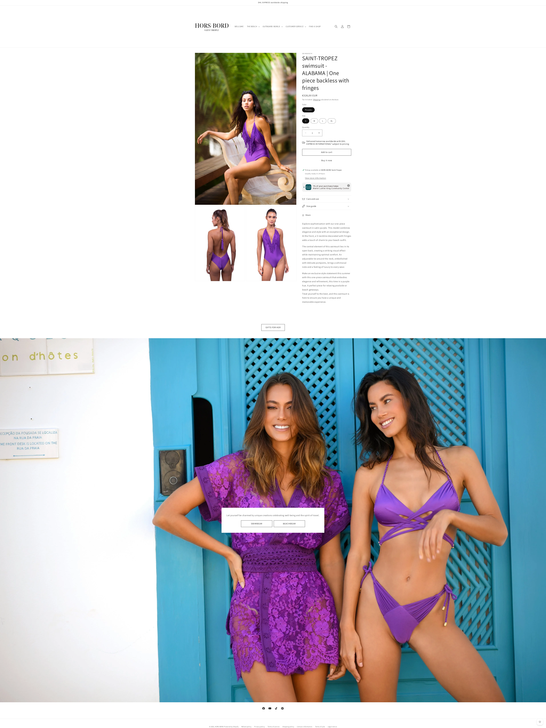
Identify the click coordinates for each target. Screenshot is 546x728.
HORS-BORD (219, 727)
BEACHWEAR (289, 523)
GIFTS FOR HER (273, 327)
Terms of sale (320, 726)
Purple (308, 110)
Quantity (305, 127)
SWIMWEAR (256, 523)
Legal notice (332, 726)
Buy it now (326, 160)
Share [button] (308, 215)
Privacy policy (259, 726)
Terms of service (274, 726)
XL (332, 121)
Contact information (304, 726)
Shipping (316, 99)
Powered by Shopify (231, 727)
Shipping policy (288, 726)
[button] (253, 26)
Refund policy (246, 726)
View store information (315, 178)
